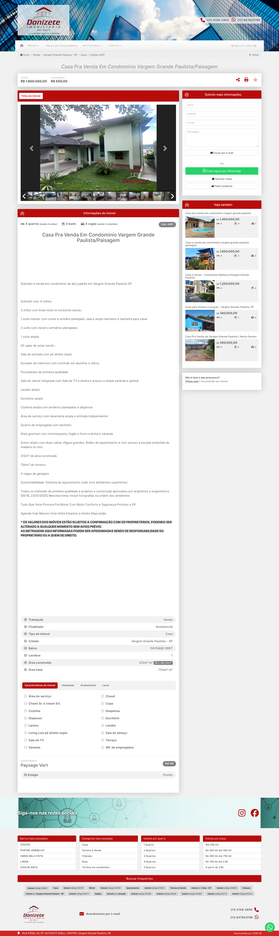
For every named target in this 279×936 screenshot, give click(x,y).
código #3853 (154, 888)
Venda (36, 54)
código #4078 (73, 888)
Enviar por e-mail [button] (223, 152)
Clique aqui (191, 381)
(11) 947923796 (249, 20)
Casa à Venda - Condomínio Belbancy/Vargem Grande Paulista (217, 276)
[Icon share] (242, 812)
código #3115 (217, 894)
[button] (32, 148)
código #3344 (242, 894)
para (116, 894)
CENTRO (25, 844)
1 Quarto (149, 844)
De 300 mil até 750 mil (219, 856)
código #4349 (111, 888)
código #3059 (141, 894)
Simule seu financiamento (62, 46)
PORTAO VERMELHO (32, 850)
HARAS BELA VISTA (31, 856)
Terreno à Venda (91, 850)
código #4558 (166, 894)
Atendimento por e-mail (102, 913)
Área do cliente (243, 46)
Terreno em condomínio (95, 867)
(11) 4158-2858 (218, 20)
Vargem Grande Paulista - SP (60, 54)
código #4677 (79, 894)
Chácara (87, 856)
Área (85, 861)
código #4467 (37, 888)
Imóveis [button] (32, 45)
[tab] (31, 96)
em (201, 888)
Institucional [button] (91, 45)
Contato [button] (114, 45)
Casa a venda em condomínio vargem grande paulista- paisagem (217, 244)
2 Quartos (149, 850)
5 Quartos (149, 867)
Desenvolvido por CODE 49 (247, 933)
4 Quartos (150, 861)
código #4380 (192, 894)
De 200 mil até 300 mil (219, 850)
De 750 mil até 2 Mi (217, 861)
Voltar (255, 54)
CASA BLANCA (28, 867)
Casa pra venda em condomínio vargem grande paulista (218, 213)
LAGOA (24, 861)
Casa (84, 54)
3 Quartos (150, 856)
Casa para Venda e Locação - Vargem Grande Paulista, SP (219, 307)
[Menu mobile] (21, 46)
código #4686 (227, 888)
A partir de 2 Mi (215, 867)
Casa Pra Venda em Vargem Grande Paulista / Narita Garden (221, 336)
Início (26, 54)
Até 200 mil (212, 844)
